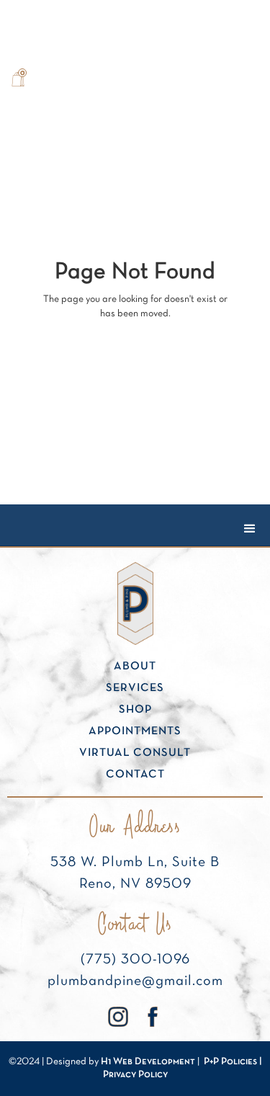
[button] (18, 79)
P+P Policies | (233, 1061)
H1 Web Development (148, 1061)
